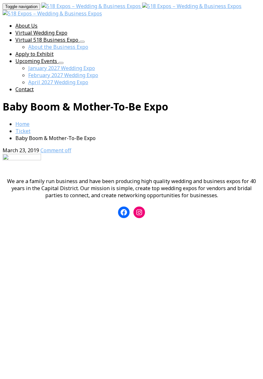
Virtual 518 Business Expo (47, 39)
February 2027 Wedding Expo (63, 75)
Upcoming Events (36, 61)
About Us (26, 25)
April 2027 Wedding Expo (58, 82)
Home (22, 124)
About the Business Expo (58, 46)
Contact (24, 89)
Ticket (22, 131)
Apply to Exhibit (34, 53)
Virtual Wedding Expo (41, 32)
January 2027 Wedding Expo (61, 68)
